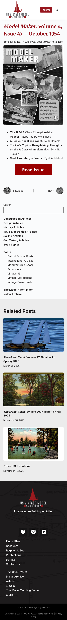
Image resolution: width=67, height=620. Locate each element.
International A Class (20, 260)
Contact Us (13, 564)
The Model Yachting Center (23, 590)
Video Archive (12, 294)
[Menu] (62, 9)
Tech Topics (11, 244)
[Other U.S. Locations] (33, 444)
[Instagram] (33, 532)
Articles (10, 581)
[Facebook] (23, 532)
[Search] (57, 10)
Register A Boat (15, 550)
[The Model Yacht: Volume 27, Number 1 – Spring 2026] (33, 335)
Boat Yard (12, 546)
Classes (10, 585)
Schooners (14, 269)
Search (7, 204)
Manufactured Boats (20, 265)
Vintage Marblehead (19, 277)
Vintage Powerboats (19, 282)
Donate (10, 559)
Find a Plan (13, 541)
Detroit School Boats (20, 256)
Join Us (46, 9)
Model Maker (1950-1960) (49, 42)
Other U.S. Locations (16, 466)
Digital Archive (15, 576)
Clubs (9, 594)
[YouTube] (44, 532)
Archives (30, 42)
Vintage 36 (13, 273)
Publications (13, 555)
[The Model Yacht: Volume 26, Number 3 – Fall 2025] (33, 390)
